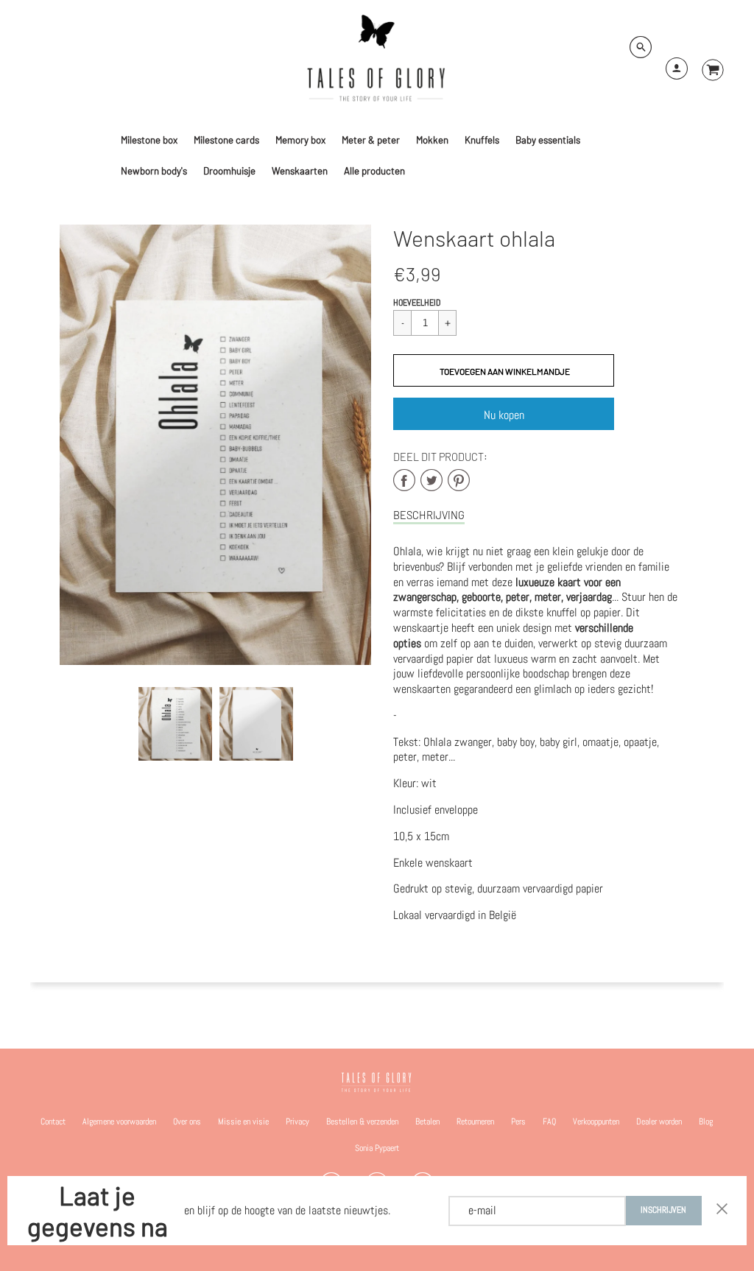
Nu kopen (504, 415)
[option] (216, 445)
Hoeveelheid (417, 303)
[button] (503, 370)
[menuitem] (149, 140)
